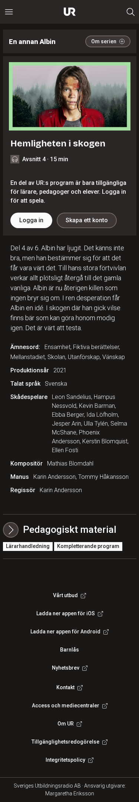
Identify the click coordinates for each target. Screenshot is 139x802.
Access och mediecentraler (65, 705)
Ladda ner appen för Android (65, 632)
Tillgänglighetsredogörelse (65, 742)
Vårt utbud (65, 595)
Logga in (31, 220)
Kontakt (65, 687)
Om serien (103, 41)
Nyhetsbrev (65, 668)
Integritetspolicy (65, 760)
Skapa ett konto (87, 220)
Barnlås (69, 650)
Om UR (65, 724)
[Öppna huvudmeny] (8, 11)
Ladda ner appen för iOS (65, 613)
